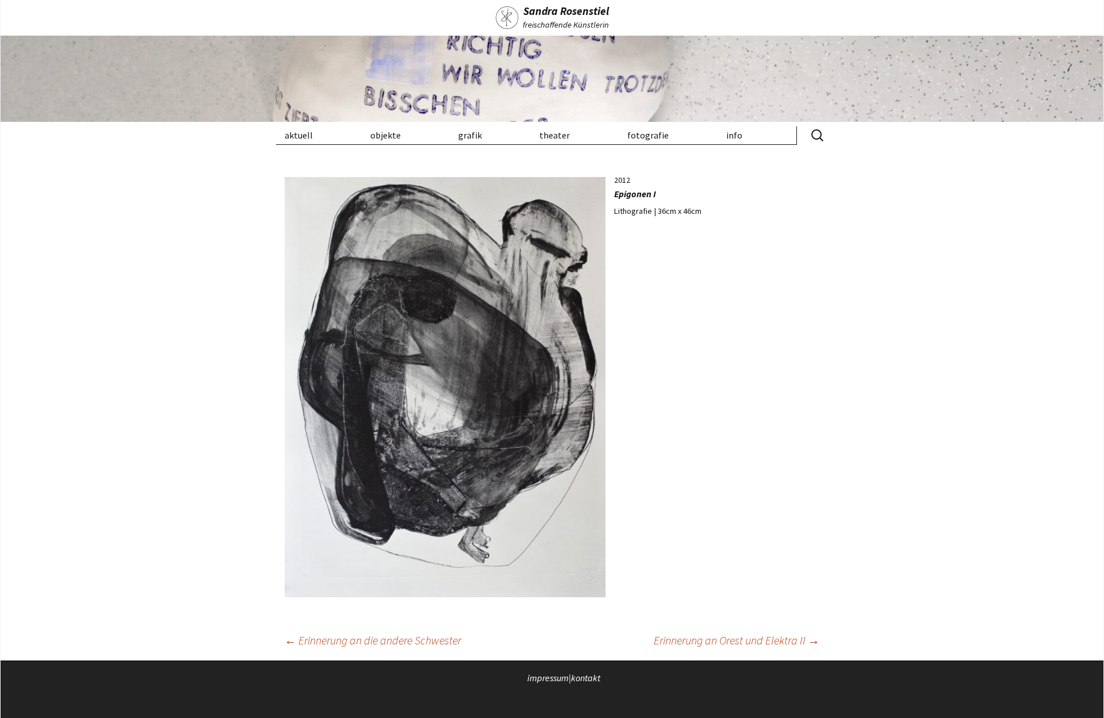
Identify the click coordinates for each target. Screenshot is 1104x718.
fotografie (648, 135)
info (734, 135)
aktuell (299, 135)
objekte (385, 135)
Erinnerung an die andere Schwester (373, 640)
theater (554, 135)
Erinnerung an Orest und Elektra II (736, 640)
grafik (470, 135)
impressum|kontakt (563, 677)
